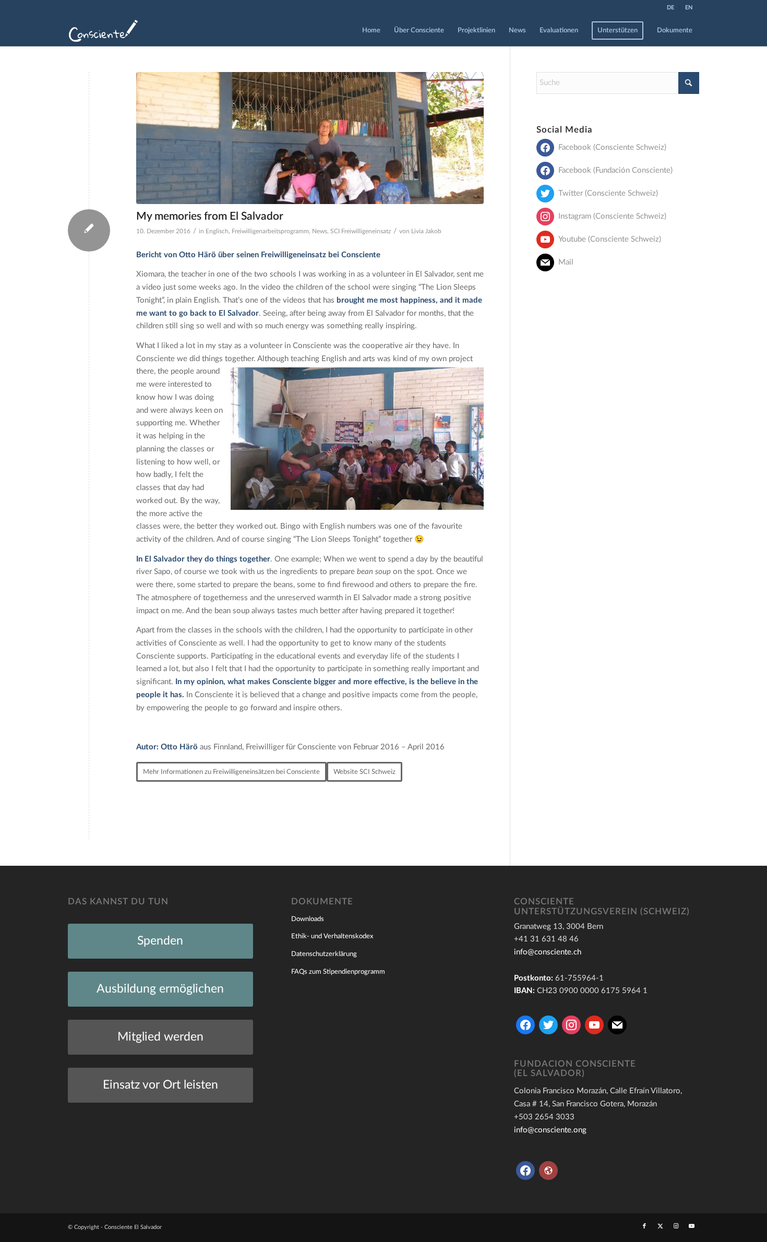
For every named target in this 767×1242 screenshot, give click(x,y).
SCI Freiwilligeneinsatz (360, 231)
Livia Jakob (426, 231)
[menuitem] (671, 7)
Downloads (307, 919)
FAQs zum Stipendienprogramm (338, 972)
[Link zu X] (660, 1226)
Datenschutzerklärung (324, 954)
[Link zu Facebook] (644, 1226)
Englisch (217, 231)
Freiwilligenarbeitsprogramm (270, 231)
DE (670, 7)
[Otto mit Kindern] (310, 138)
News (319, 231)
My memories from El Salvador (209, 216)
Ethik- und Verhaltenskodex (332, 936)
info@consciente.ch (547, 952)
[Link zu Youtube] (691, 1226)
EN (688, 7)
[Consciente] (103, 30)
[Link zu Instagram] (676, 1226)
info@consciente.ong (550, 1130)
